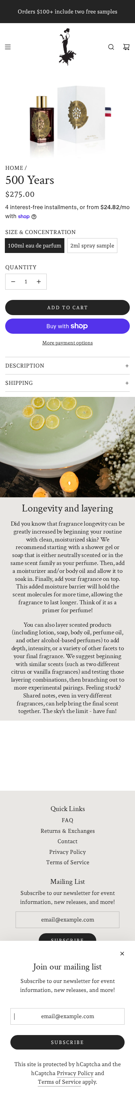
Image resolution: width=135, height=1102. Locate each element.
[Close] (122, 953)
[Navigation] (7, 47)
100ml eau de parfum (34, 245)
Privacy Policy (75, 1073)
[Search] (111, 47)
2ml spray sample (92, 245)
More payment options (67, 342)
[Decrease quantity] (13, 281)
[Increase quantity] (38, 281)
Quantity (21, 267)
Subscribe (67, 1042)
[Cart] (126, 47)
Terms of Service (59, 1082)
